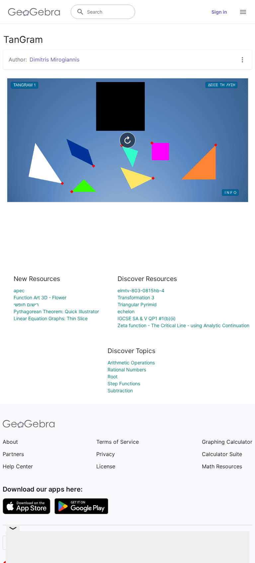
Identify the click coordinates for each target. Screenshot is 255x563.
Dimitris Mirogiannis (54, 59)
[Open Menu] (243, 12)
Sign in (219, 12)
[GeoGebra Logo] (34, 12)
